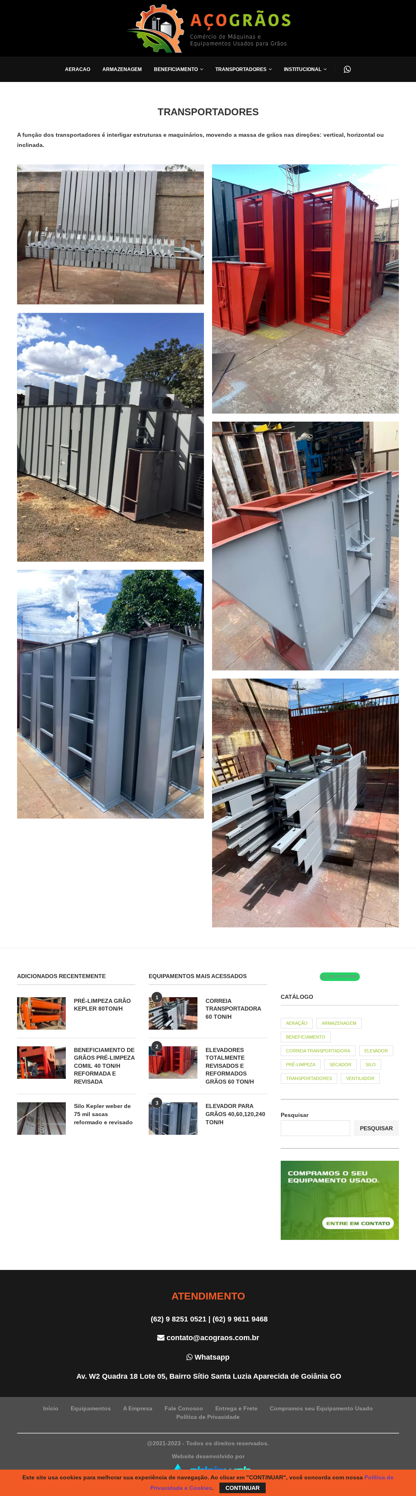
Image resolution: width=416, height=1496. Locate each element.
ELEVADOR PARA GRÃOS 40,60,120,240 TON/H (235, 1114)
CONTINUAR (242, 1488)
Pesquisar (294, 1115)
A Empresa (137, 1408)
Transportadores (240, 69)
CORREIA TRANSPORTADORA (318, 1050)
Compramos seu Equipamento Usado (321, 1408)
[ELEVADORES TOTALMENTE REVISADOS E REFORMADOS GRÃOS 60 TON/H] (173, 1062)
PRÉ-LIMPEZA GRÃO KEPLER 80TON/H (102, 1005)
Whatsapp (211, 1357)
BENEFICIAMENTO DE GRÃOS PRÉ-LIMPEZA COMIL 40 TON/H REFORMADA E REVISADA (104, 1066)
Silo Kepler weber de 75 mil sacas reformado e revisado (103, 1114)
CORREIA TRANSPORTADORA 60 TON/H (233, 1009)
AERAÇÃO (297, 1023)
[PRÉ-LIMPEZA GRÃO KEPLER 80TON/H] (41, 1013)
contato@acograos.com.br (212, 1338)
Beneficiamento (176, 69)
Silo (371, 1064)
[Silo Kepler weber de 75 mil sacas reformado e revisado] (41, 1118)
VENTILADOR (360, 1078)
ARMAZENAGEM (339, 1023)
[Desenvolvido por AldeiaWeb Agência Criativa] (208, 1463)
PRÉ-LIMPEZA (300, 1064)
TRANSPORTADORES (309, 1078)
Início (50, 1408)
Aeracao (77, 69)
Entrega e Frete (236, 1408)
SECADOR (340, 1064)
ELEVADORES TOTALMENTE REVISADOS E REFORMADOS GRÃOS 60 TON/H (230, 1066)
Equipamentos (91, 1408)
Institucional (302, 69)
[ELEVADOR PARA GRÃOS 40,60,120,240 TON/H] (173, 1118)
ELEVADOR (376, 1050)
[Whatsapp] (347, 69)
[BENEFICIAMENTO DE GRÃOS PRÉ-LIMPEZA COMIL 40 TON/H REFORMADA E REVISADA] (41, 1062)
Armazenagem (122, 69)
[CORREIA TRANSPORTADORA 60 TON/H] (173, 1013)
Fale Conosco (184, 1408)
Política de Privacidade (208, 1417)
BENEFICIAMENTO (305, 1037)
